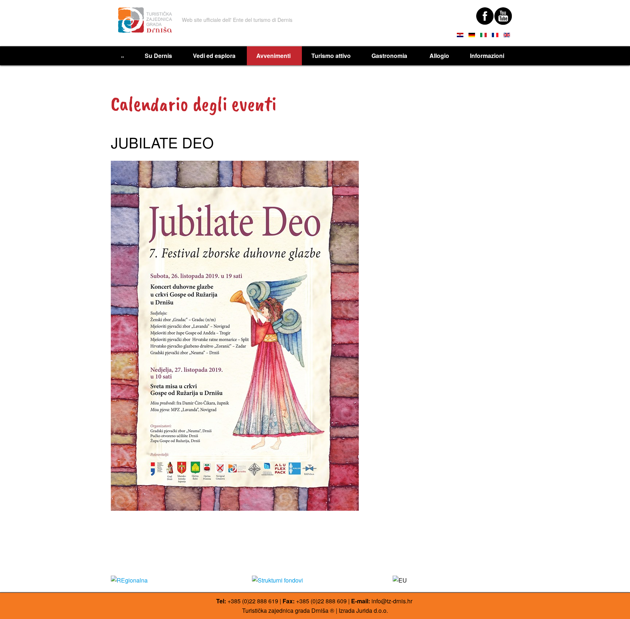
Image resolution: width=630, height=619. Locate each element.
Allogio (439, 55)
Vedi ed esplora (214, 55)
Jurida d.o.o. (372, 610)
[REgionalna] (174, 580)
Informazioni (487, 55)
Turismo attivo (331, 55)
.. (122, 55)
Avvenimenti (273, 55)
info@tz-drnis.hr (392, 601)
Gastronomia (390, 55)
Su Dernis (158, 55)
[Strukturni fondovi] (315, 580)
